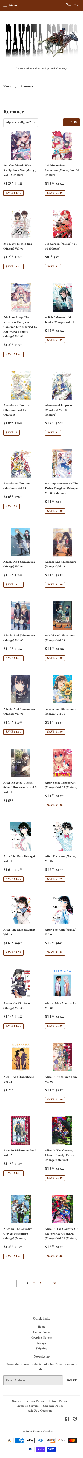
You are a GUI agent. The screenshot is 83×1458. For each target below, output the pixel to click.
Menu (13, 5)
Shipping (41, 1348)
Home (7, 86)
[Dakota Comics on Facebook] (66, 1419)
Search (16, 1401)
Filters (71, 122)
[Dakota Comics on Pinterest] (74, 1419)
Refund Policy (58, 1401)
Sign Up (71, 1380)
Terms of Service (27, 1406)
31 (54, 1283)
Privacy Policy (34, 1401)
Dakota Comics (43, 1431)
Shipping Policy (53, 1406)
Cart (76, 5)
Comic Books (41, 1332)
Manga (41, 1343)
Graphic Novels (41, 1337)
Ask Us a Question (40, 1410)
